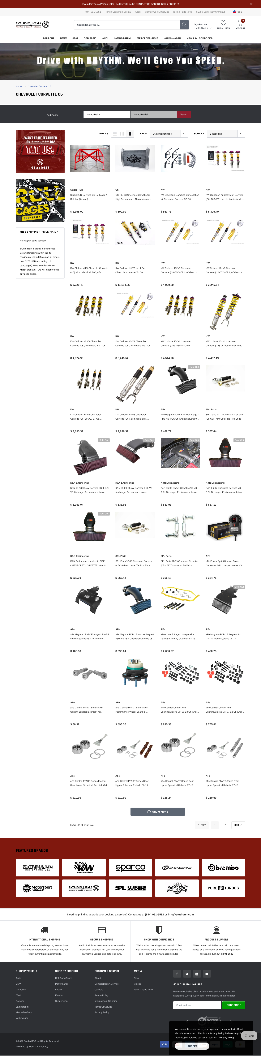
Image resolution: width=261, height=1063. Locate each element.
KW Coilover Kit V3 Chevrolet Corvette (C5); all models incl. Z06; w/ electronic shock (134, 344)
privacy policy (226, 1037)
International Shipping (106, 1001)
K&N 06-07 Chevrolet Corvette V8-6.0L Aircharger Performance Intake (224, 490)
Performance (62, 984)
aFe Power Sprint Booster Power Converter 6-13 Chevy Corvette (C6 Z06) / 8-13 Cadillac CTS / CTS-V (224, 564)
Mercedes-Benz (147, 39)
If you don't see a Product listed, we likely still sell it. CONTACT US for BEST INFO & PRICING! (130, 4)
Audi (105, 39)
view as (103, 133)
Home (19, 86)
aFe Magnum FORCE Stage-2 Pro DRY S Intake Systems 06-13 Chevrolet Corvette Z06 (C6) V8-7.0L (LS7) (225, 637)
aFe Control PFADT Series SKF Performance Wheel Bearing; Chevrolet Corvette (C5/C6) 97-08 (132, 710)
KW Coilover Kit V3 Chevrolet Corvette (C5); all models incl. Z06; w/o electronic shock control (224, 344)
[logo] (32, 24)
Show (143, 133)
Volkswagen (172, 39)
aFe (163, 409)
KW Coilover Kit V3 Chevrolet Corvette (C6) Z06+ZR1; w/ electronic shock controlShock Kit (225, 270)
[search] (184, 24)
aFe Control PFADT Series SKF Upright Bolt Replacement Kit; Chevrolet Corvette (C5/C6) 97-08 (87, 710)
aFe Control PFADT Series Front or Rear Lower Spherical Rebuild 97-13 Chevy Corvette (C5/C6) (89, 783)
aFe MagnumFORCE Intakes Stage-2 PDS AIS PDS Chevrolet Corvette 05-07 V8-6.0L (180, 417)
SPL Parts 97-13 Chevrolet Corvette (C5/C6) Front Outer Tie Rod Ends (224, 416)
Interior (58, 989)
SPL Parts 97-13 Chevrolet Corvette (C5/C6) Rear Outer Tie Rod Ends (133, 563)
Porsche (48, 39)
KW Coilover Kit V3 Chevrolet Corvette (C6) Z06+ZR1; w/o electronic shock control (176, 344)
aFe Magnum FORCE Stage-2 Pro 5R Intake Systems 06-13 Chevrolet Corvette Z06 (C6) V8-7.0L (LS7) (89, 637)
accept (192, 1046)
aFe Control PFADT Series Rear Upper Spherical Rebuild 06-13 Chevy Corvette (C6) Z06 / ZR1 (131, 783)
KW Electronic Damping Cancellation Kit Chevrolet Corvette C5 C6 (180, 197)
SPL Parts (211, 409)
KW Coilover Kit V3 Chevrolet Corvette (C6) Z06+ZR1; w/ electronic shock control (180, 270)
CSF (117, 190)
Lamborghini (122, 39)
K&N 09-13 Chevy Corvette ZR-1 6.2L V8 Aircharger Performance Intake (89, 490)
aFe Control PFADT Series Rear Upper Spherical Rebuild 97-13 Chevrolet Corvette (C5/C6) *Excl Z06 (180, 783)
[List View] (114, 133)
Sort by (199, 133)
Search (184, 114)
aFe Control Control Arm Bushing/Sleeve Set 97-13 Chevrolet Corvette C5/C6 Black (225, 710)
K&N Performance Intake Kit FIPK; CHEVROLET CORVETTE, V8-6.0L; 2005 (88, 564)
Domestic (90, 39)
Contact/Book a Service (157, 12)
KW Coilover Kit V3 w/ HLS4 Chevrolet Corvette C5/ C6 (129, 270)
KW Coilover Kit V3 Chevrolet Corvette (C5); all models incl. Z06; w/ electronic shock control (89, 344)
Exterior (59, 995)
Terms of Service (103, 1006)
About (138, 12)
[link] (40, 151)
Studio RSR (76, 190)
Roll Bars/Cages (63, 978)
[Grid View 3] (122, 133)
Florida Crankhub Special (118, 12)
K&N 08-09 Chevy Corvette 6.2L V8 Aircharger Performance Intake (133, 490)
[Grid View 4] (130, 133)
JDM (75, 39)
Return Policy (102, 995)
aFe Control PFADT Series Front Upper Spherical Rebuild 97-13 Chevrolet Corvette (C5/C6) (222, 783)
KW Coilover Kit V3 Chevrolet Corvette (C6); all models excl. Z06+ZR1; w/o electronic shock (131, 417)
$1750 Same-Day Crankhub (210, 12)
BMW (63, 39)
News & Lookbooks (200, 39)
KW (163, 190)
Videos (137, 984)
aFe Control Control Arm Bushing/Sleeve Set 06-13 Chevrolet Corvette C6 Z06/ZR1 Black (180, 710)
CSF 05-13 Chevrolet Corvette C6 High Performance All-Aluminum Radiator (132, 197)
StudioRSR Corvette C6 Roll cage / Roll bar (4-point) (88, 197)
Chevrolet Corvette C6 (39, 86)
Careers (99, 989)
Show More (160, 812)
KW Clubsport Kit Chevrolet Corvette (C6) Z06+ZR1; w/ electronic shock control (224, 197)
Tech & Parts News (182, 12)
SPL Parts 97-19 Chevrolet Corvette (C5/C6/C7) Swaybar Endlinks (179, 563)
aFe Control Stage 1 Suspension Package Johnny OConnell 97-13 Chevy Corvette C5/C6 (178, 637)
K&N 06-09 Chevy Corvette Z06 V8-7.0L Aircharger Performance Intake (179, 490)
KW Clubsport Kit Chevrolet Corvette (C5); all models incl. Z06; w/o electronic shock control (89, 270)
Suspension (61, 1001)
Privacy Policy (102, 1012)
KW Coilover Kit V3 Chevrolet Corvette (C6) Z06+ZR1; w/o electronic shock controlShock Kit (87, 417)
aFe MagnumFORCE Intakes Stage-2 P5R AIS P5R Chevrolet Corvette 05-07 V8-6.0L (134, 637)
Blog (136, 978)
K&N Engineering (79, 483)
